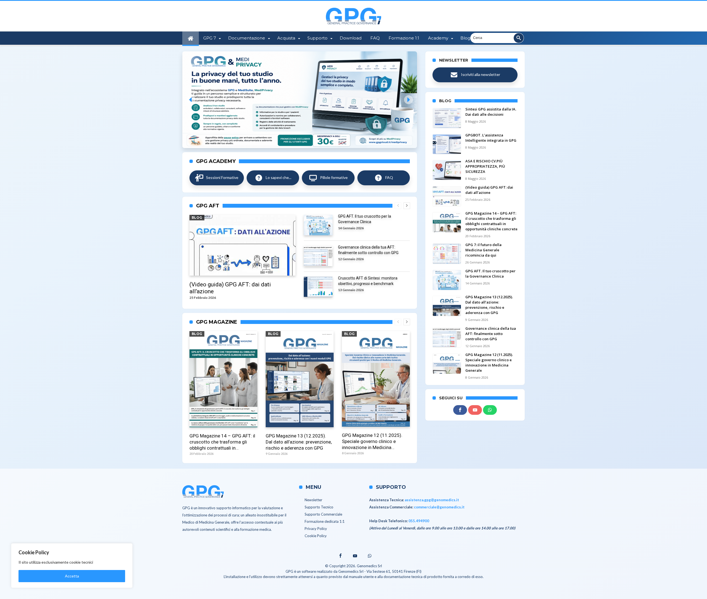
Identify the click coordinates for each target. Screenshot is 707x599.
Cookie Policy (316, 536)
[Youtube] (475, 410)
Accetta (72, 576)
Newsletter (313, 500)
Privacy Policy (316, 528)
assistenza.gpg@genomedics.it (432, 500)
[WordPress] (490, 410)
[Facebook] (460, 410)
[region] (72, 565)
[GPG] (353, 7)
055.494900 (418, 521)
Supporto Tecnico (319, 507)
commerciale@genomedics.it (439, 507)
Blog (197, 217)
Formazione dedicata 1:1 (325, 521)
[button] (299, 99)
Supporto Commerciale (323, 514)
